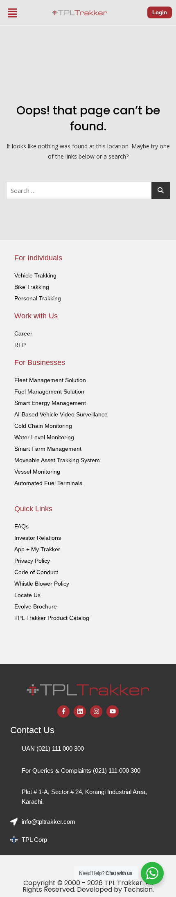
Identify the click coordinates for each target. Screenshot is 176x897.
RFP (20, 345)
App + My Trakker (37, 549)
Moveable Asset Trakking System (57, 460)
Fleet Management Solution (50, 380)
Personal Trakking (37, 298)
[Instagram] (96, 711)
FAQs (21, 526)
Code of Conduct (36, 572)
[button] (13, 12)
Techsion (138, 889)
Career (23, 333)
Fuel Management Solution (49, 391)
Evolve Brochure (35, 606)
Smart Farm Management (47, 448)
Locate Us (27, 595)
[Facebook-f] (63, 711)
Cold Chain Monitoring (43, 426)
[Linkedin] (80, 711)
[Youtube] (112, 711)
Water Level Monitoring (44, 437)
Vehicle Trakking (35, 275)
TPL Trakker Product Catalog (51, 618)
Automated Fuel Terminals (48, 483)
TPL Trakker (123, 883)
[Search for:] (88, 190)
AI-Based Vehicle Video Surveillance (61, 414)
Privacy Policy (32, 560)
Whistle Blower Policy (41, 583)
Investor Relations (37, 538)
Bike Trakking (31, 287)
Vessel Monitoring (37, 471)
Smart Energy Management (50, 403)
